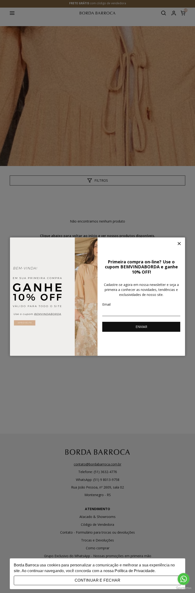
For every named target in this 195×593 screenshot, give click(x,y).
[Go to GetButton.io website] (183, 588)
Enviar (141, 326)
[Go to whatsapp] (184, 579)
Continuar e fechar (97, 580)
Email (106, 304)
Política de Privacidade (134, 571)
